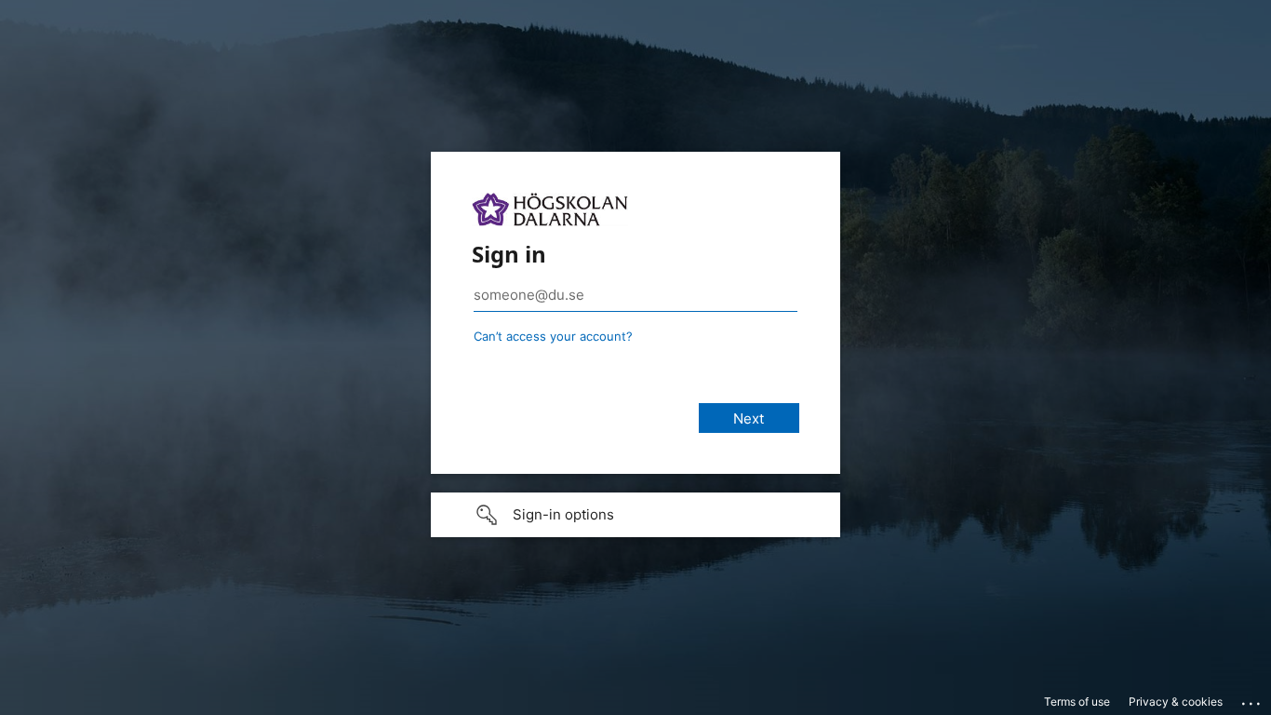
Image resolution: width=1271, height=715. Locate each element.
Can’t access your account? (553, 336)
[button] (635, 514)
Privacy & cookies (1176, 701)
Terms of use (1077, 701)
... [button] (1252, 699)
